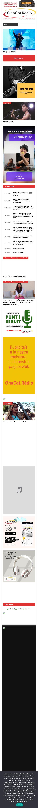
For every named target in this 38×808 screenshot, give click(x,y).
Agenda (7, 103)
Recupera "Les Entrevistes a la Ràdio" (16, 258)
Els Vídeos (8, 403)
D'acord (19, 805)
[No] (35, 790)
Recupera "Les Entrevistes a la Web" (15, 282)
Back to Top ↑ (19, 58)
